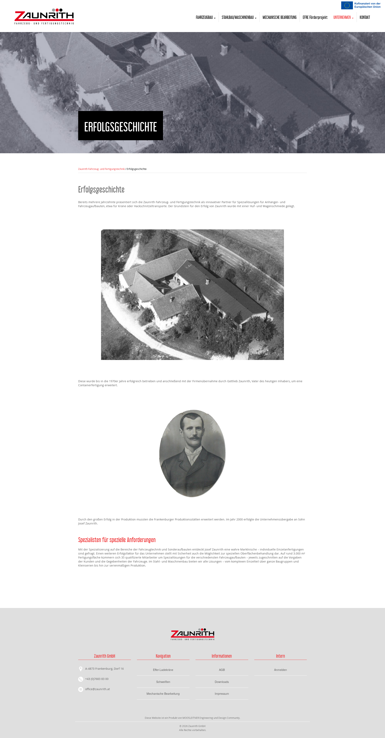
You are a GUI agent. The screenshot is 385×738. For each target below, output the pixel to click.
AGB (222, 670)
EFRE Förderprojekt (315, 17)
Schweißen (163, 682)
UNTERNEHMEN (342, 17)
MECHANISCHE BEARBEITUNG (280, 17)
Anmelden (280, 670)
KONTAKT (365, 17)
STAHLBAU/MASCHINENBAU (238, 17)
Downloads (222, 682)
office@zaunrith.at (97, 689)
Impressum (222, 694)
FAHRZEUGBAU (205, 17)
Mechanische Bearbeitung (163, 694)
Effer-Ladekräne (163, 670)
